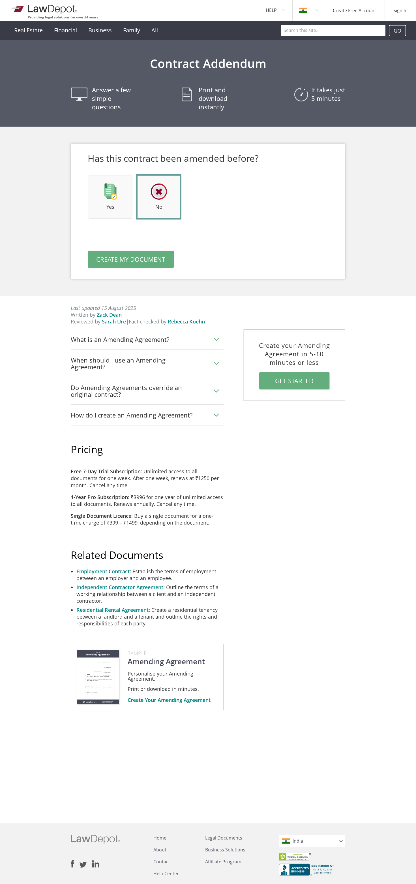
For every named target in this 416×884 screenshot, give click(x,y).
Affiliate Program (223, 862)
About (159, 850)
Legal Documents (223, 838)
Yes (110, 206)
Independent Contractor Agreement (119, 587)
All (154, 30)
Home (159, 838)
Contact (161, 862)
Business (100, 30)
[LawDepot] (44, 8)
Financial (65, 30)
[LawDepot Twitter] (85, 865)
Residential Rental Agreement (112, 609)
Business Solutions (225, 850)
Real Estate (28, 30)
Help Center (166, 873)
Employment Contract (103, 571)
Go (397, 30)
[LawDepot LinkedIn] (95, 864)
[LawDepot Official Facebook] (75, 864)
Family (131, 30)
